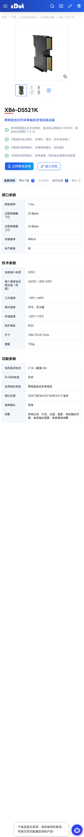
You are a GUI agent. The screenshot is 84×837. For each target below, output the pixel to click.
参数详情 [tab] (9, 180)
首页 (4, 17)
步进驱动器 (47, 17)
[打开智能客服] (77, 830)
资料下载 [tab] (26, 180)
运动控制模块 (29, 17)
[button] (41, 829)
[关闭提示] (15, 823)
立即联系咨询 (21, 166)
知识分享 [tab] (59, 180)
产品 (14, 17)
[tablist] (42, 180)
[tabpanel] (42, 307)
